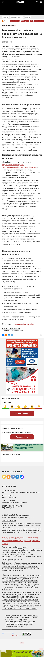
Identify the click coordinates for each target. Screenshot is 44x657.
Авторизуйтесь (22, 437)
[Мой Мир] (9, 335)
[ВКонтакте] (3, 335)
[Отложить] (15, 59)
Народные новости (16, 17)
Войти (41, 2)
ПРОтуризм (24, 21)
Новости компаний (11, 455)
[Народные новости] (37, 2)
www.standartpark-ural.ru (23, 324)
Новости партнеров (8, 25)
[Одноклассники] (6, 335)
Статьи (27, 17)
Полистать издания (9, 520)
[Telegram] (12, 335)
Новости (5, 17)
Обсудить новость (22, 413)
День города (15, 21)
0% (5, 406)
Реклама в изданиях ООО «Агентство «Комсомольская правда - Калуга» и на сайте (21, 541)
